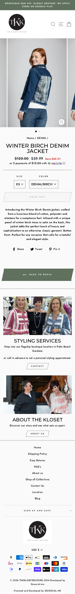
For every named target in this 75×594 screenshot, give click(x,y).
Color (43, 176)
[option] (37, 5)
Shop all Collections (38, 479)
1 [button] (36, 132)
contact (37, 366)
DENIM (41, 138)
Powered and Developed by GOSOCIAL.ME (37, 590)
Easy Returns (37, 460)
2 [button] (40, 132)
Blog (37, 498)
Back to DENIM (40, 274)
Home (30, 138)
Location (37, 492)
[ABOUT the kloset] (37, 394)
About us (37, 473)
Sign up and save (37, 510)
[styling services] (37, 316)
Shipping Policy (37, 454)
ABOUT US (38, 433)
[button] (37, 163)
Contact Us (37, 486)
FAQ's (37, 467)
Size (20, 176)
